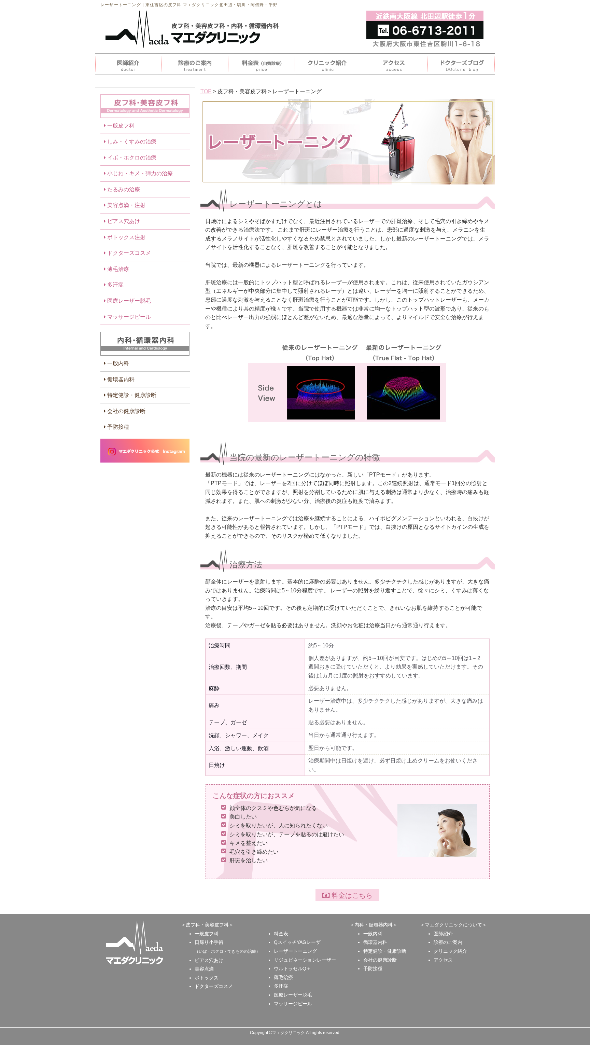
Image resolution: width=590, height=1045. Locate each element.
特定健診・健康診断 (131, 395)
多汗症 (115, 285)
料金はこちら (351, 895)
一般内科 (117, 363)
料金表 (281, 933)
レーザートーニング (295, 951)
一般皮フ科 (120, 125)
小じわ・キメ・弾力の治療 (139, 173)
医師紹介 (443, 933)
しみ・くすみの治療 (131, 142)
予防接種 (117, 427)
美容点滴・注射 (125, 205)
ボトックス (207, 977)
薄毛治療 (117, 269)
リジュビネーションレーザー (305, 960)
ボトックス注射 (125, 237)
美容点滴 (204, 969)
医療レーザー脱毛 (128, 301)
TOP (206, 91)
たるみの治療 (123, 189)
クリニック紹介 (450, 951)
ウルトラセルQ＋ (292, 968)
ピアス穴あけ (123, 221)
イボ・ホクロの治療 (131, 158)
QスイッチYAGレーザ (297, 942)
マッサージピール (128, 317)
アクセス (443, 960)
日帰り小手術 (209, 942)
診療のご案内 (448, 942)
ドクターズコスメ (128, 253)
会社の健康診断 (125, 411)
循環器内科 (120, 379)
